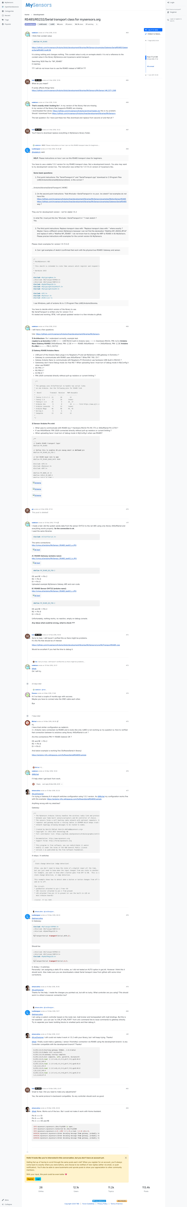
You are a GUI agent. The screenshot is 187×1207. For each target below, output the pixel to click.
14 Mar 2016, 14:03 (51, 771)
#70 (127, 509)
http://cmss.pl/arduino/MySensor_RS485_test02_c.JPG (54, 591)
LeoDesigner (36, 149)
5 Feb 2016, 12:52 (51, 32)
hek (33, 80)
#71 (127, 522)
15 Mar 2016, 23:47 (54, 1088)
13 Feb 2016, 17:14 (51, 522)
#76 (127, 771)
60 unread (150, 66)
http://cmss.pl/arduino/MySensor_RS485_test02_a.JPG (54, 545)
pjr (33, 509)
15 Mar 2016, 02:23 (53, 790)
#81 (127, 1034)
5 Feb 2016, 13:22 (54, 130)
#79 (127, 986)
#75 (127, 721)
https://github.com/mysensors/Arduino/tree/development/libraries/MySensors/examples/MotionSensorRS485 (81, 199)
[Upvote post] (119, 74)
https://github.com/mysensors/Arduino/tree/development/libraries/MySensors (83, 113)
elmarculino (36, 790)
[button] (11, 1200)
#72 (127, 635)
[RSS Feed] (96, 24)
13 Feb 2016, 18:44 (54, 635)
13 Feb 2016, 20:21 (51, 665)
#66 (127, 102)
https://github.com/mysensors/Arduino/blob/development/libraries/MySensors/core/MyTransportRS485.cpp (76, 645)
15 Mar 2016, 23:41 (53, 1034)
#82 (127, 1088)
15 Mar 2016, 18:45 (53, 986)
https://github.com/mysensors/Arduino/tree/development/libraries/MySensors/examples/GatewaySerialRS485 (82, 201)
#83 (127, 1108)
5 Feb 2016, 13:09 (51, 102)
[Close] (125, 1158)
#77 (127, 790)
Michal (34, 721)
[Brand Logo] (39, 5)
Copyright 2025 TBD (71, 1204)
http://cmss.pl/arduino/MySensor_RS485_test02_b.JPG (54, 558)
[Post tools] (127, 74)
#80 (127, 1011)
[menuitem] (176, 2)
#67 (127, 130)
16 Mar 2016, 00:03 (53, 1108)
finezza (34, 693)
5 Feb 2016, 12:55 (54, 80)
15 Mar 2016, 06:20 (53, 915)
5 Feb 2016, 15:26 (53, 149)
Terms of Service (117, 1204)
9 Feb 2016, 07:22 (47, 509)
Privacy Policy (102, 1204)
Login (38, 1179)
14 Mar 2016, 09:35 (50, 721)
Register (30, 1179)
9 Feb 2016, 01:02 (51, 326)
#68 (127, 149)
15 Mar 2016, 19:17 (53, 1011)
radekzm (35, 32)
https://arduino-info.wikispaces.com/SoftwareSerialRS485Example (59, 755)
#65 (127, 80)
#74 (127, 693)
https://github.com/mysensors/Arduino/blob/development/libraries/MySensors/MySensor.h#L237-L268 (74, 90)
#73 (127, 665)
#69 (127, 326)
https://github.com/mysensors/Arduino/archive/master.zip (76, 111)
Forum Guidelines (88, 1204)
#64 (127, 32)
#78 (127, 915)
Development (31, 24)
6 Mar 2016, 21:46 (50, 693)
